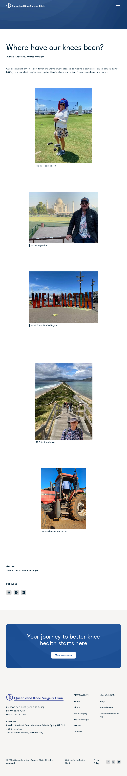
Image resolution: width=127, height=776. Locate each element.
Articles (77, 726)
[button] (117, 5)
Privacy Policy (97, 761)
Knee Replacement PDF (109, 715)
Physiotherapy (81, 720)
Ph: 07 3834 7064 (15, 711)
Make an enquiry (63, 655)
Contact (78, 732)
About (77, 708)
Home (77, 702)
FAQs (102, 702)
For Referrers (106, 708)
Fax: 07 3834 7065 (16, 714)
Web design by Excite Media (75, 761)
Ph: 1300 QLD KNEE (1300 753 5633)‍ (25, 707)
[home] (25, 5)
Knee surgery (80, 714)
